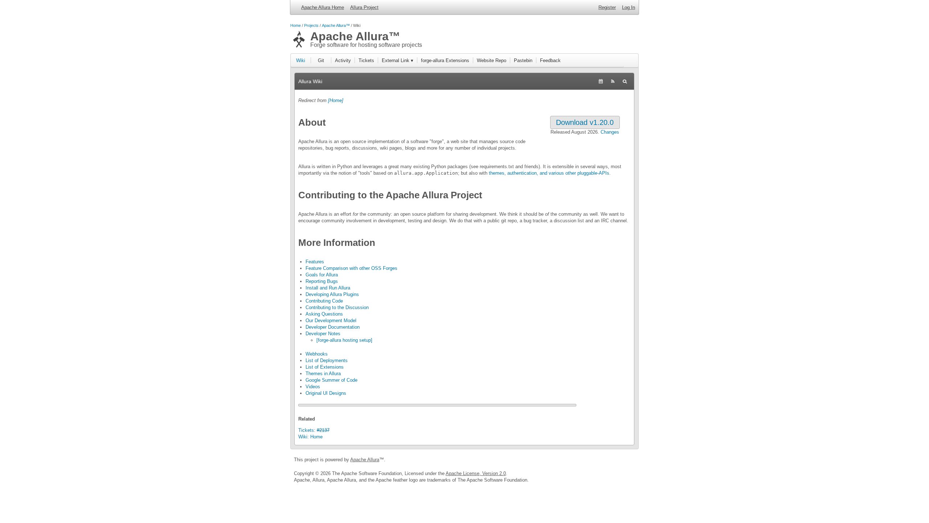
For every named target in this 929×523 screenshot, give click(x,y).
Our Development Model (331, 320)
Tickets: (314, 430)
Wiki (300, 60)
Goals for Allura (322, 274)
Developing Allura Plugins (332, 294)
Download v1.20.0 (585, 122)
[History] (601, 81)
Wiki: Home (310, 436)
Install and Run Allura (328, 288)
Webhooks (317, 354)
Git (321, 60)
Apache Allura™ (336, 25)
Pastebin (523, 60)
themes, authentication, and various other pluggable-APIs (549, 173)
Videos (313, 386)
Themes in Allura (323, 373)
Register (607, 7)
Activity (343, 60)
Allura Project (364, 7)
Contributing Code (324, 301)
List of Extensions (325, 367)
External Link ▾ (397, 60)
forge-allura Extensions (445, 60)
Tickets (366, 60)
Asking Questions (324, 314)
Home (295, 25)
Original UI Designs (326, 393)
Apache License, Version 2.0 (476, 473)
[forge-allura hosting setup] (344, 340)
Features (315, 261)
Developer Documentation (333, 327)
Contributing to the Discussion (337, 307)
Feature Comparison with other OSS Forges (351, 268)
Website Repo (491, 60)
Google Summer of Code (331, 380)
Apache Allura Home (322, 7)
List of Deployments (327, 360)
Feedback (550, 60)
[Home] (335, 100)
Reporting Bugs (322, 281)
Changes (610, 132)
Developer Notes (323, 333)
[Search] (625, 81)
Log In (628, 7)
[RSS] (612, 81)
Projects (311, 25)
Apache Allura (364, 459)
